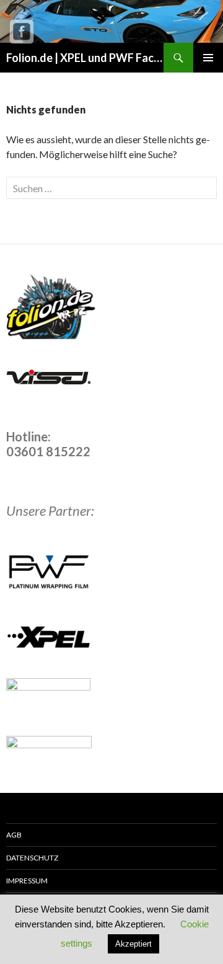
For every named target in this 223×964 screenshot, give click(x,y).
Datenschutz (32, 857)
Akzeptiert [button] (133, 944)
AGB (14, 834)
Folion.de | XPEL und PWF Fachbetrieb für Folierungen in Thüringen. (85, 57)
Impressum (27, 880)
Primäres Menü (208, 58)
